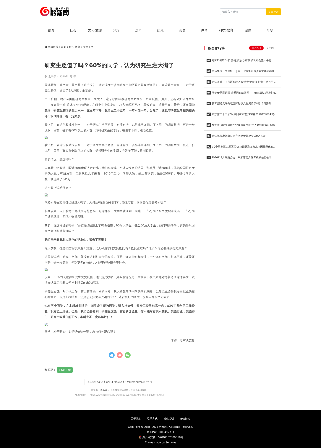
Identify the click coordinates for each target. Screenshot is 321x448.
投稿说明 (168, 418)
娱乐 (160, 30)
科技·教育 (226, 30)
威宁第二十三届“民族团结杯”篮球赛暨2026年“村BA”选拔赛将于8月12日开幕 (242, 115)
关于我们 (136, 418)
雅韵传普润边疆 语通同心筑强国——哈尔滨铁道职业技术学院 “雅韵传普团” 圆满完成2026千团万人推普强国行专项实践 (242, 94)
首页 (51, 30)
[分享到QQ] (112, 355)
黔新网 (104, 390)
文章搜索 (273, 11)
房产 (138, 30)
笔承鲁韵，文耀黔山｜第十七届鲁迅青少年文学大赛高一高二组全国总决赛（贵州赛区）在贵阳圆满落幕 (242, 72)
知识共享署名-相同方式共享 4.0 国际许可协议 (120, 381)
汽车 (116, 30)
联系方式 (152, 418)
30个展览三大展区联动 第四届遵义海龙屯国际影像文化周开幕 (241, 148)
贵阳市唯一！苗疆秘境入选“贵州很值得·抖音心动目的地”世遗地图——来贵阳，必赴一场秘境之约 (242, 83)
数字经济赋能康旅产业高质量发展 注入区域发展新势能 (241, 125)
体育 (204, 30)
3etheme (171, 442)
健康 (248, 30)
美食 (182, 30)
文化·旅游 (95, 30)
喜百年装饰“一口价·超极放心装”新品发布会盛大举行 (239, 60)
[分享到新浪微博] (120, 355)
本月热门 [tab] (256, 48)
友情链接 (185, 418)
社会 (73, 30)
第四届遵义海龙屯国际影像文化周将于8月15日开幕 (239, 103)
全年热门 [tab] (270, 48)
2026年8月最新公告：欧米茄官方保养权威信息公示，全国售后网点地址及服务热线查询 (242, 158)
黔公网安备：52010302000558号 (162, 437)
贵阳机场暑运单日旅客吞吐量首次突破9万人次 (236, 135)
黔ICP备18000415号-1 (160, 431)
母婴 (270, 30)
